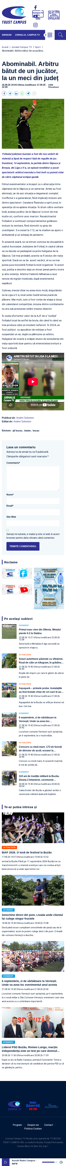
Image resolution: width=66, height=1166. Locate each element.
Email (9, 505)
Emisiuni (7, 35)
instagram (35, 25)
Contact (48, 1124)
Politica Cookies (33, 1128)
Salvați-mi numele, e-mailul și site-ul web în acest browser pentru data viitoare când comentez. (33, 536)
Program (17, 1124)
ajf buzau (17, 430)
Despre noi (33, 1124)
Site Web (11, 516)
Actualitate (25, 655)
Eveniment (24, 625)
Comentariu (13, 462)
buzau (36, 430)
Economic (8, 910)
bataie (27, 430)
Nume (10, 494)
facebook (35, 7)
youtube (35, 16)
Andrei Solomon (25, 417)
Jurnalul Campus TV (27, 35)
